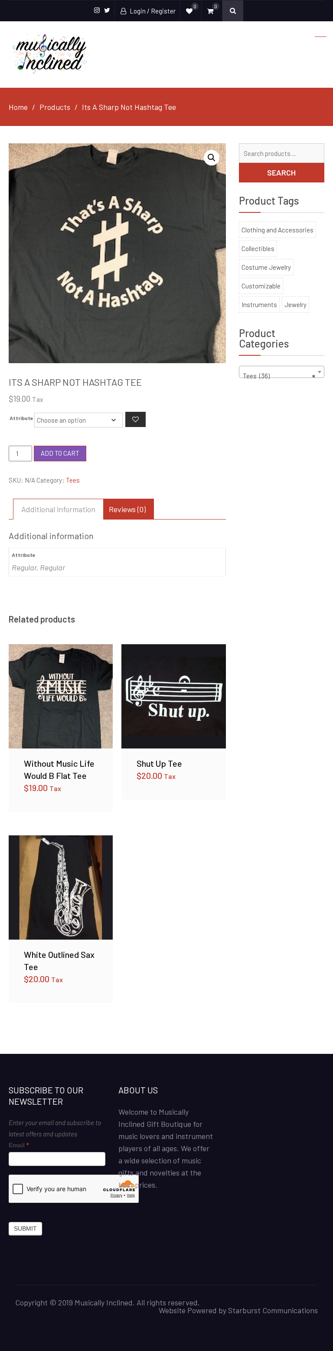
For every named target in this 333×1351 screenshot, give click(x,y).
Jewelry (295, 304)
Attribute (21, 418)
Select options (61, 696)
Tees (73, 480)
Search (281, 172)
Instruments (259, 304)
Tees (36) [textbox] (279, 376)
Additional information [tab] (58, 509)
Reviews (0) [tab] (127, 509)
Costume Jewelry (266, 267)
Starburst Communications (273, 1310)
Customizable (261, 286)
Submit (25, 1228)
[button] (211, 158)
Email (19, 1145)
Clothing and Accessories (277, 230)
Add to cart (60, 453)
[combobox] (281, 372)
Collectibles (258, 248)
